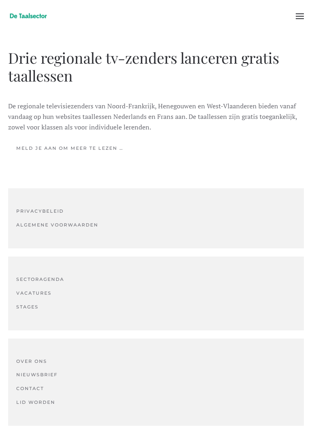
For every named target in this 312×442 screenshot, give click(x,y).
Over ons (31, 361)
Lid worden (35, 402)
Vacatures (34, 293)
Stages (27, 307)
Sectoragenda (40, 279)
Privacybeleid (40, 211)
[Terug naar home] (28, 16)
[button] (300, 16)
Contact (30, 388)
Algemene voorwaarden (57, 225)
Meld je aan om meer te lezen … (70, 148)
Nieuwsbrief (37, 374)
